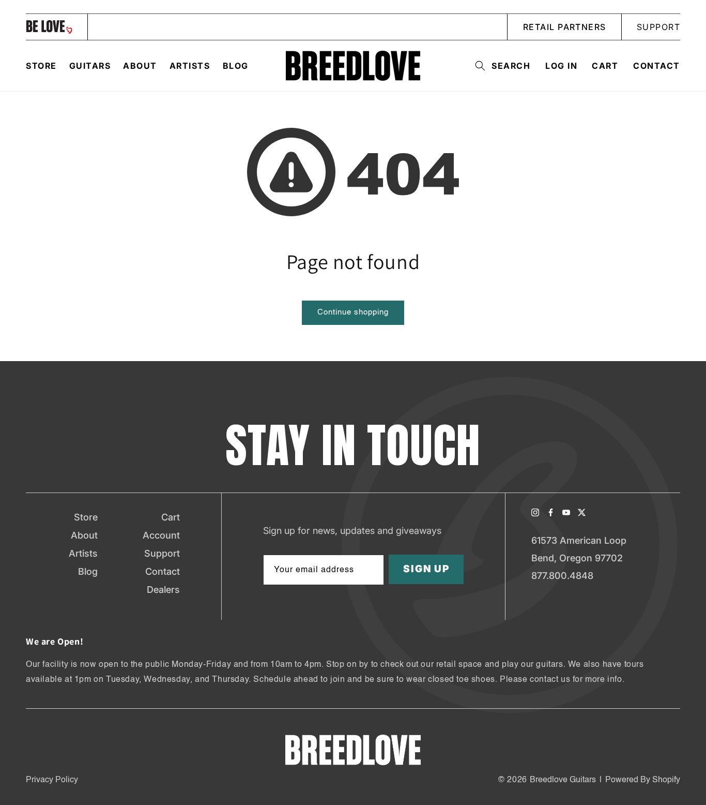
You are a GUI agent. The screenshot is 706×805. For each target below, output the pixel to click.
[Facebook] (551, 512)
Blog (88, 571)
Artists (83, 553)
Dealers (163, 589)
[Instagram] (535, 512)
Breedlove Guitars (563, 780)
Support (162, 553)
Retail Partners (564, 27)
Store (86, 517)
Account (161, 535)
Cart (170, 517)
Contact (656, 66)
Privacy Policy (52, 780)
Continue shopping (353, 312)
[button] (499, 65)
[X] (582, 512)
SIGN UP (426, 569)
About (84, 535)
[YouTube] (566, 512)
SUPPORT (658, 27)
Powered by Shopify (642, 780)
